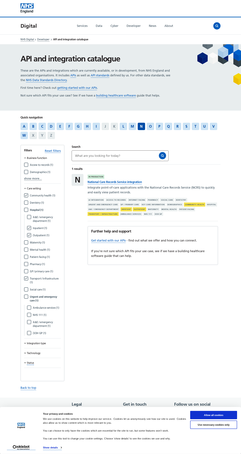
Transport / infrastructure (103, 214)
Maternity (153, 209)
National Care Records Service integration (115, 182)
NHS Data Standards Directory (46, 80)
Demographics (174, 204)
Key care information (153, 204)
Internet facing (137, 200)
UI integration (96, 200)
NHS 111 (148, 214)
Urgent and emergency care (103, 204)
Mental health (169, 209)
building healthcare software (116, 95)
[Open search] (217, 25)
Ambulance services (130, 214)
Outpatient (139, 209)
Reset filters (53, 151)
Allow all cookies (213, 415)
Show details (50, 447)
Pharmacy (153, 200)
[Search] (162, 155)
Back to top (28, 388)
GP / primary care (130, 204)
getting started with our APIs (77, 88)
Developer (43, 39)
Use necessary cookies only (214, 424)
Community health (194, 204)
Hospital (211, 204)
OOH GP (158, 214)
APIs (73, 75)
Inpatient (126, 209)
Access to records (116, 200)
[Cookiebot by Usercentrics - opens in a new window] (21, 447)
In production (96, 177)
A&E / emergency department (104, 209)
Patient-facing (186, 209)
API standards (100, 75)
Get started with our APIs (108, 240)
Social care (167, 200)
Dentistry (181, 200)
